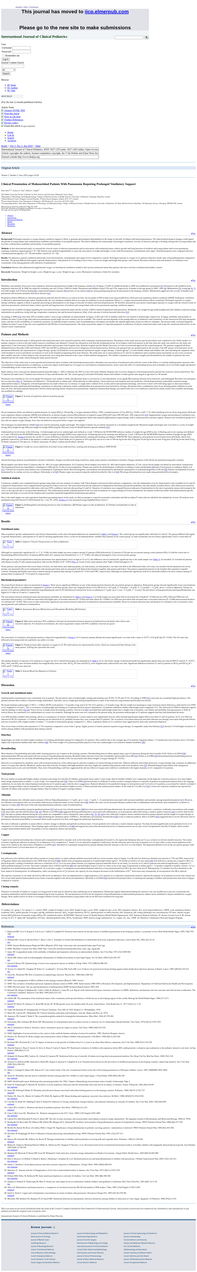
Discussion (11, 224)
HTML (16, 110)
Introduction (11, 218)
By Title (11, 90)
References (11, 226)
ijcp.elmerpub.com (107, 11)
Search (10, 138)
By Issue (11, 85)
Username (7, 47)
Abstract (8, 110)
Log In (10, 135)
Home (10, 132)
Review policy (11, 122)
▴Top (193, 233)
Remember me (12, 55)
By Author (12, 87)
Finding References (13, 119)
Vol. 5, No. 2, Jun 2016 (21, 146)
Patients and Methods (14, 220)
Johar (37, 146)
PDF (22, 110)
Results (9, 222)
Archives (11, 140)
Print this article (11, 113)
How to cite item (12, 116)
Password (6, 51)
